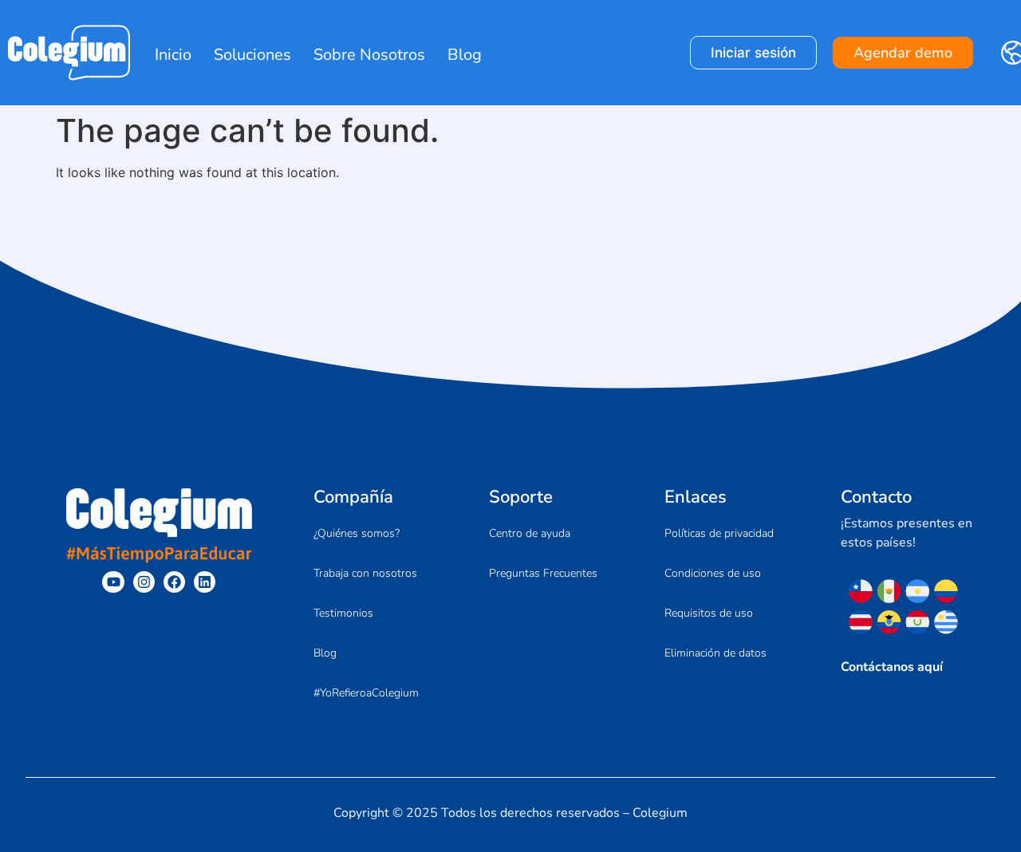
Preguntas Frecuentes (543, 573)
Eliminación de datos (715, 653)
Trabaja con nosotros (365, 573)
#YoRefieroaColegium (366, 692)
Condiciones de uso (712, 573)
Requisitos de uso (708, 613)
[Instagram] (144, 582)
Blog (464, 54)
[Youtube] (113, 582)
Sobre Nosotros (369, 54)
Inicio (173, 54)
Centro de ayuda (529, 533)
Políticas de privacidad (719, 533)
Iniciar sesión (753, 53)
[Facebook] (174, 582)
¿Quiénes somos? (356, 533)
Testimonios (343, 613)
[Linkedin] (204, 582)
